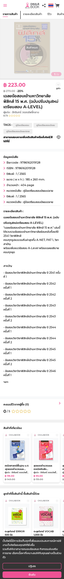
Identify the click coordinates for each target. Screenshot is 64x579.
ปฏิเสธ (32, 566)
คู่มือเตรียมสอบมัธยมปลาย (18, 131)
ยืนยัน (32, 574)
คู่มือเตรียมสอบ (22, 125)
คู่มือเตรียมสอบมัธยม (45, 125)
